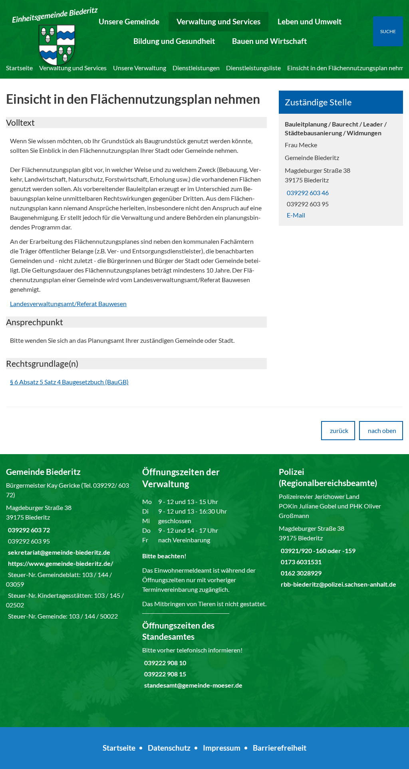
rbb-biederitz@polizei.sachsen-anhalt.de (337, 584)
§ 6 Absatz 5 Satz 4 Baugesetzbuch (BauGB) (69, 381)
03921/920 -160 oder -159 (317, 550)
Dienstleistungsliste (253, 67)
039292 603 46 (307, 192)
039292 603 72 (28, 530)
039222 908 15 (164, 674)
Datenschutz (169, 747)
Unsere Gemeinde (129, 21)
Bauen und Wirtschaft (269, 40)
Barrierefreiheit (279, 747)
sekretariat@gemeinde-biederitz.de (58, 552)
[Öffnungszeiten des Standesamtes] (204, 655)
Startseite (19, 67)
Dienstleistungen (196, 67)
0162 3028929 (300, 573)
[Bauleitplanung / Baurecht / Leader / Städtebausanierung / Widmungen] (341, 170)
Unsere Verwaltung (139, 67)
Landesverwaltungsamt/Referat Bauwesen (68, 303)
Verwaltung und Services (218, 21)
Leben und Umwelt (309, 21)
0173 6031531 (300, 561)
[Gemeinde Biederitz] (68, 543)
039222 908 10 (164, 662)
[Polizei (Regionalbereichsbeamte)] (341, 527)
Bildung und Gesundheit (174, 40)
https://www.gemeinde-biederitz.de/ (59, 563)
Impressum (221, 747)
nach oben (382, 430)
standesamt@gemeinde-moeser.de (192, 685)
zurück (339, 430)
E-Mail (295, 215)
